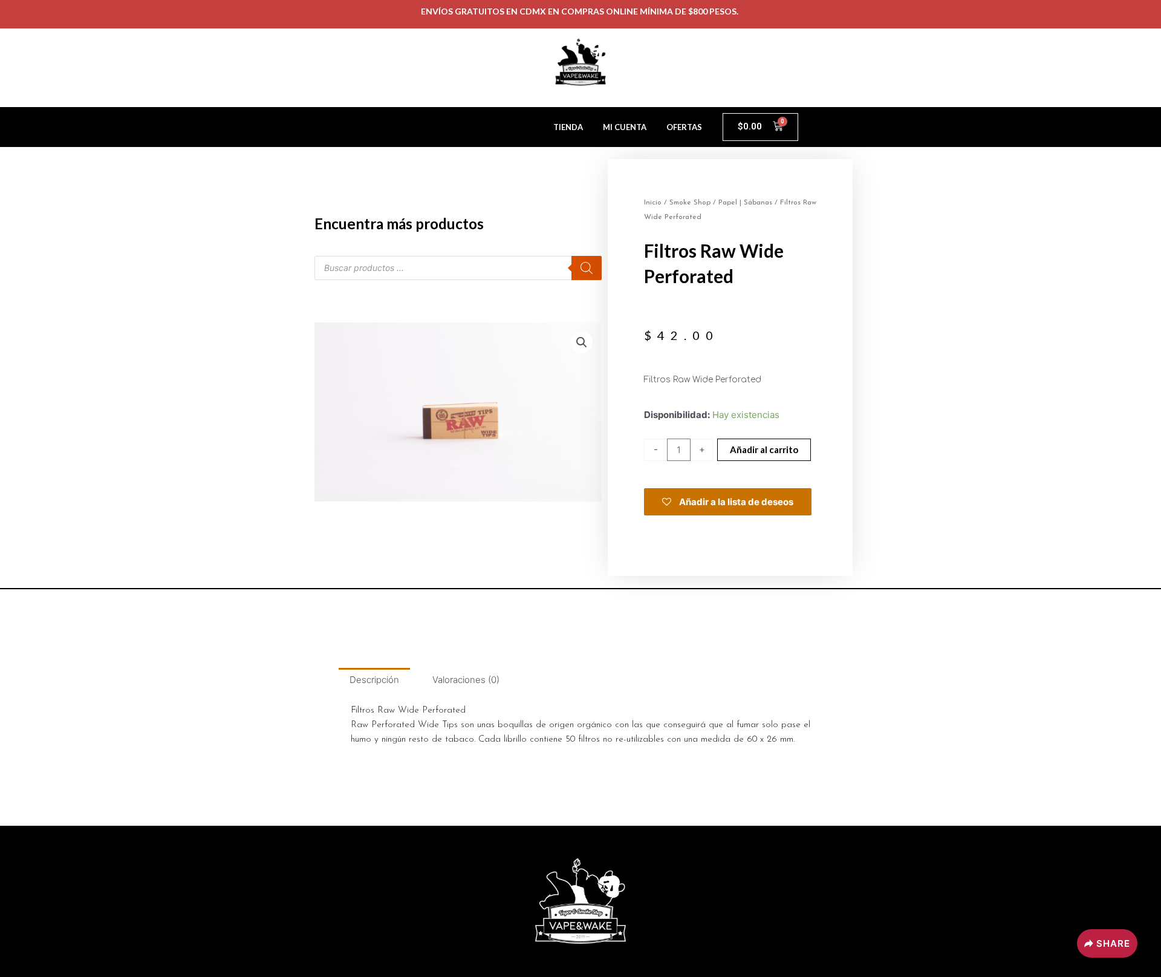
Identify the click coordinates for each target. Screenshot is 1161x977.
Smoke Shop (690, 202)
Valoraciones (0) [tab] (465, 679)
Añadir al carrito (764, 449)
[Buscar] (586, 268)
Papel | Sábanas (745, 202)
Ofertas (684, 127)
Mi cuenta (624, 127)
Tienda (568, 127)
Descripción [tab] (374, 679)
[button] (582, 342)
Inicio (653, 202)
